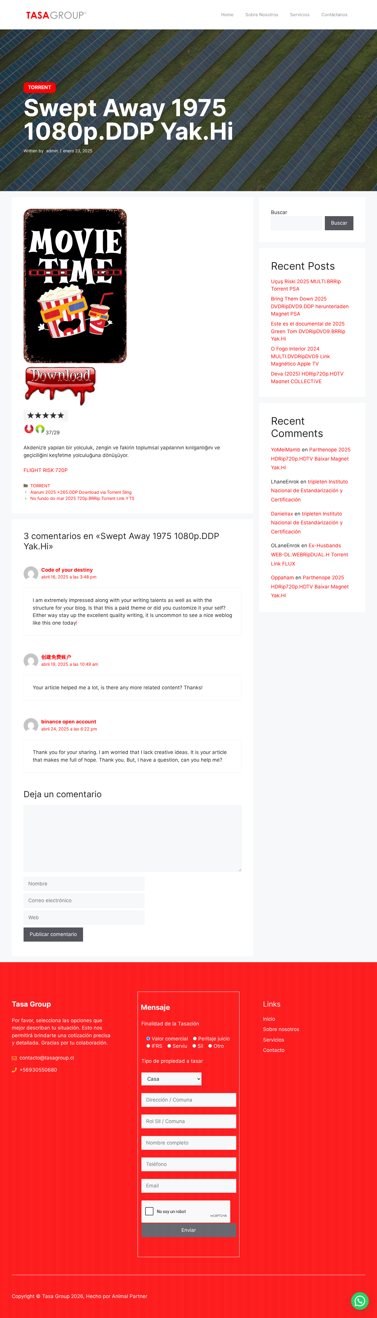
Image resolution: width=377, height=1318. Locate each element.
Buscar (279, 212)
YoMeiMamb (285, 450)
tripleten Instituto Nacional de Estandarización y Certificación (309, 491)
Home (227, 14)
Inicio (269, 1019)
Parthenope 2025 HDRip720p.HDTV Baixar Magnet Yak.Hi (310, 459)
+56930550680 (38, 1070)
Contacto (274, 1050)
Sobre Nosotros (261, 14)
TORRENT (40, 485)
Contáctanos (334, 14)
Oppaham (282, 577)
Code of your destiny (67, 570)
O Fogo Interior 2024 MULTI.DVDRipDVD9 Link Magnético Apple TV (300, 356)
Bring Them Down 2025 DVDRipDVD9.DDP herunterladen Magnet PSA (310, 306)
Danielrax (282, 514)
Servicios (300, 14)
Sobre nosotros (281, 1029)
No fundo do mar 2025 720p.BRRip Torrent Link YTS (82, 498)
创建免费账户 (56, 657)
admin (52, 150)
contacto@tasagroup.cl (46, 1058)
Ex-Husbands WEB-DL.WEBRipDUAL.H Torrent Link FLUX (309, 554)
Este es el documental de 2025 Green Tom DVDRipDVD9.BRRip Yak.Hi (308, 331)
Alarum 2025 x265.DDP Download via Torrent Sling (81, 492)
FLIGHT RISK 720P (46, 470)
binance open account (68, 722)
